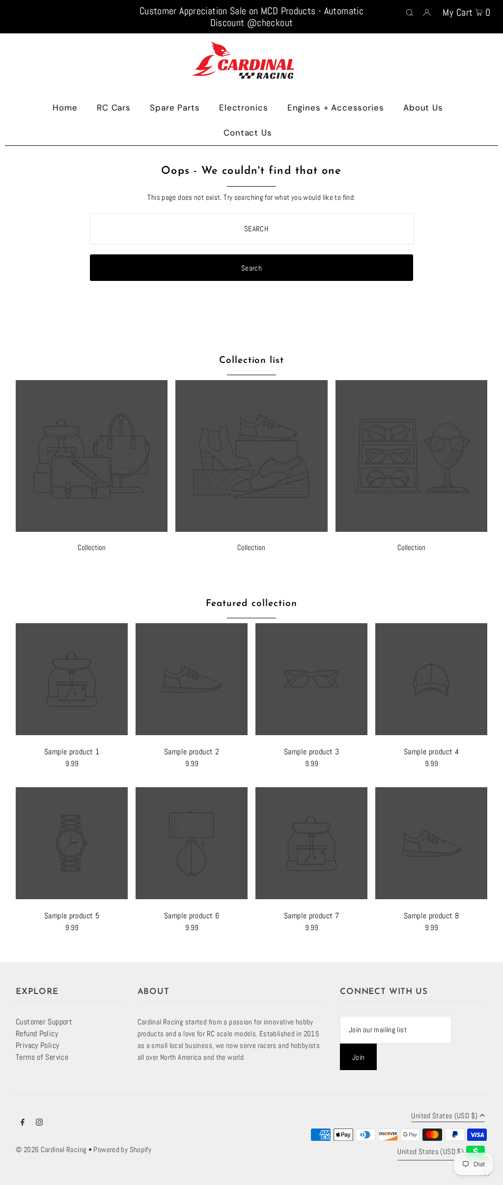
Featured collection (251, 603)
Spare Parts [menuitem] (174, 107)
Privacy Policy (37, 1045)
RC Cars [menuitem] (114, 107)
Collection (92, 547)
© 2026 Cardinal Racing (51, 1149)
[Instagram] (39, 1123)
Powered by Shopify (122, 1149)
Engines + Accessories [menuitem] (335, 107)
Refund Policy (37, 1033)
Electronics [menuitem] (243, 107)
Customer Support (44, 1022)
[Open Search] (409, 12)
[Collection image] (92, 529)
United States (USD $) (444, 1116)
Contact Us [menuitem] (248, 132)
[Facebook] (23, 1123)
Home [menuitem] (65, 107)
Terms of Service (42, 1057)
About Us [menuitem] (423, 107)
